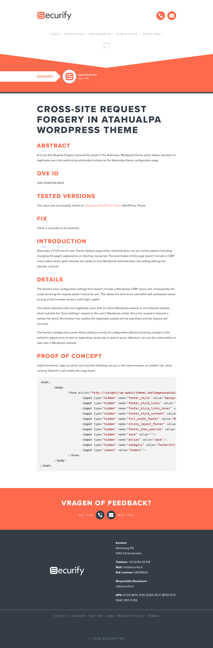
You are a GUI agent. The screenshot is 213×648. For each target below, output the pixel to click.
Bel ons (86, 515)
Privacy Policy (131, 616)
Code (55, 34)
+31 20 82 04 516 (139, 562)
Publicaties (127, 34)
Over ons (151, 34)
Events (61, 616)
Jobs (109, 616)
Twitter (95, 616)
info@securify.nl (133, 567)
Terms (153, 616)
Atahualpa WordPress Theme (103, 205)
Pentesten (74, 34)
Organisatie (100, 34)
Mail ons (126, 515)
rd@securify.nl (125, 586)
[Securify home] (67, 571)
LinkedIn (78, 616)
